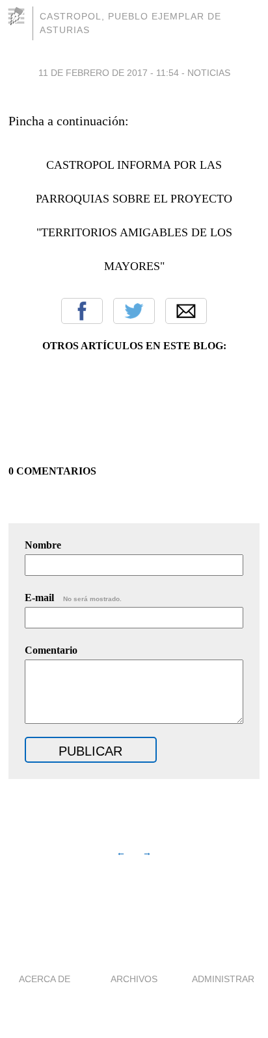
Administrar (223, 979)
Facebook (82, 311)
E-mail (73, 597)
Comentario (51, 650)
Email (186, 311)
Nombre (43, 544)
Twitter (134, 311)
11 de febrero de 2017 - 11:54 (108, 73)
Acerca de (44, 979)
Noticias (208, 73)
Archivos (134, 979)
